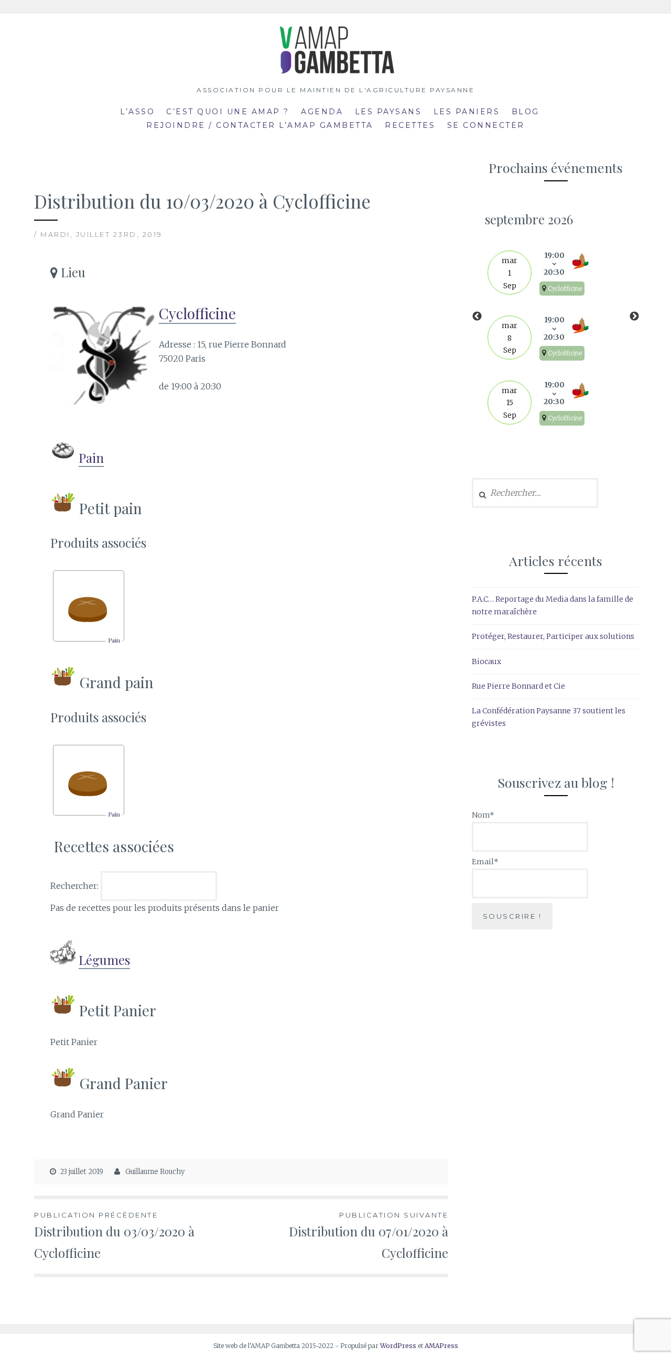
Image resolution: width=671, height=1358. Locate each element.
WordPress (398, 1346)
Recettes (410, 125)
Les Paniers (467, 111)
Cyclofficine (197, 313)
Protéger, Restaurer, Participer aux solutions (553, 636)
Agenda (322, 111)
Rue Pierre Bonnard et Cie (518, 686)
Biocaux (486, 661)
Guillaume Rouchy (155, 1171)
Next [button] (634, 316)
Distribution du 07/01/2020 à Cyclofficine (368, 1236)
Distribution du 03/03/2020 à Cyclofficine (114, 1236)
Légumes (104, 959)
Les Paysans (388, 111)
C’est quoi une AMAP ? (227, 111)
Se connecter (486, 125)
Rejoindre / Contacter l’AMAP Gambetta (259, 125)
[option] (556, 316)
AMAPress (441, 1346)
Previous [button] (477, 316)
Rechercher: (75, 886)
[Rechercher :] (535, 493)
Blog (525, 111)
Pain (91, 457)
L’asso (137, 111)
